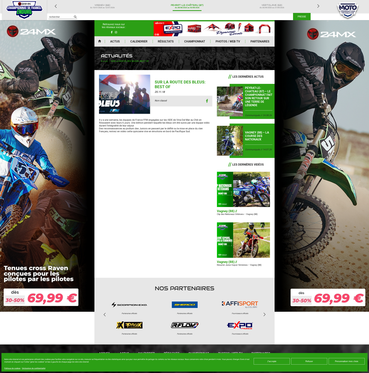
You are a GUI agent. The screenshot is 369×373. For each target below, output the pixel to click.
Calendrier (138, 41)
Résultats (166, 41)
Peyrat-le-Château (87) (187, 6)
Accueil (99, 41)
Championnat (194, 41)
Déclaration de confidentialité (33, 368)
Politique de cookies (12, 368)
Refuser (309, 361)
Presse (302, 16)
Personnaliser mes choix (346, 361)
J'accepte (271, 361)
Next (318, 6)
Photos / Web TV (228, 41)
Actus (115, 41)
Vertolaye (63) (272, 6)
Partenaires (260, 41)
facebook (207, 101)
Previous (55, 6)
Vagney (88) (102, 6)
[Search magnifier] (75, 17)
